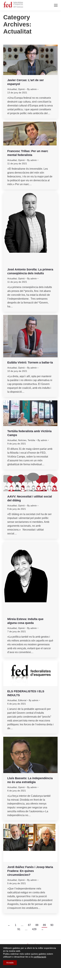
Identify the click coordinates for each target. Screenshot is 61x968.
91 (18, 929)
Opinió (21, 89)
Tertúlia (31, 440)
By (32, 89)
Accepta (10, 963)
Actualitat (12, 89)
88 (36, 925)
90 (51, 925)
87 (29, 925)
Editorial (22, 700)
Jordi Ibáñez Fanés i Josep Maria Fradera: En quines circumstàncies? (30, 870)
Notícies (22, 440)
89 (44, 925)
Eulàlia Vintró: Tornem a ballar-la (30, 362)
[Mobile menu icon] (56, 5)
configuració (40, 956)
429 (34, 929)
